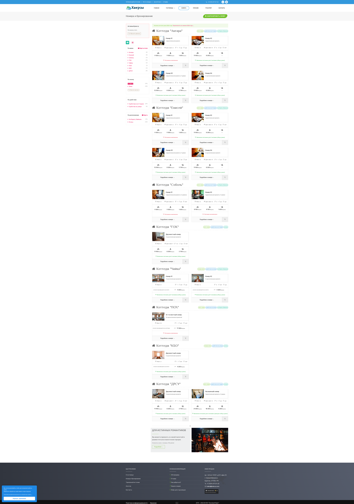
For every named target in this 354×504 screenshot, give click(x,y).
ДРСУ (131, 71)
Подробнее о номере (166, 65)
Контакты (222, 8)
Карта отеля (143, 48)
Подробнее (158, 447)
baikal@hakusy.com (213, 486)
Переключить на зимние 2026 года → (183, 25)
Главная (156, 8)
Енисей (131, 55)
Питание (196, 8)
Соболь (131, 58)
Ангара (131, 52)
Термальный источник (133, 2)
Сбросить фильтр (135, 33)
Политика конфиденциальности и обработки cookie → (18, 494)
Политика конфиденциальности (137, 503)
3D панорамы (175, 475)
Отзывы (165, 2)
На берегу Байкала (135, 119)
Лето (131, 84)
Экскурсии (157, 2)
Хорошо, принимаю (19, 498)
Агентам (128, 486)
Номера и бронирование (133, 479)
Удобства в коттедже (136, 104)
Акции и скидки (176, 486)
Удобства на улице (135, 106)
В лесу (131, 122)
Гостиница (169, 8)
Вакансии (153, 503)
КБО (130, 68)
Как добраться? (176, 482)
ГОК (130, 60)
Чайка (131, 63)
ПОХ (130, 65)
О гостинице (130, 475)
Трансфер (208, 8)
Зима (130, 86)
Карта (145, 115)
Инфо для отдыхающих (178, 490)
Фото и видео (147, 2)
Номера (183, 8)
